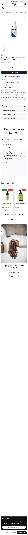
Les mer (4, 159)
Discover (14, 277)
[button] (24, 4)
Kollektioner (8, 12)
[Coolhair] (13, 4)
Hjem (2, 12)
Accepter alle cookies (14, 527)
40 (9, 147)
